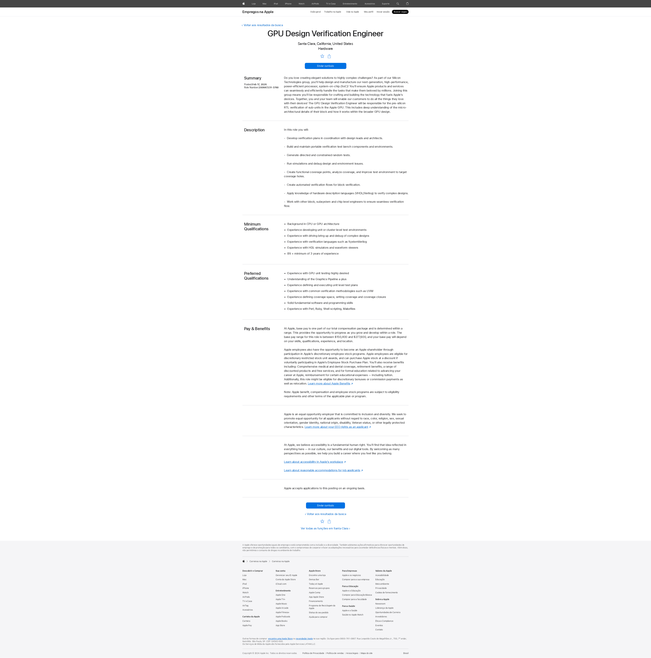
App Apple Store (316, 597)
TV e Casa (247, 601)
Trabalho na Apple (332, 12)
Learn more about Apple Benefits (329, 383)
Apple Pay (247, 625)
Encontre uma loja (317, 575)
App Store (280, 625)
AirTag (245, 605)
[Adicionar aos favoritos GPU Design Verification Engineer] (322, 56)
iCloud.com (281, 584)
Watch (245, 592)
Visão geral (315, 12)
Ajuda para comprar (318, 617)
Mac (244, 579)
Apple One (280, 595)
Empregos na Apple (257, 12)
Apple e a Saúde (349, 610)
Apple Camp (314, 592)
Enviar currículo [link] (325, 66)
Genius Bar (314, 579)
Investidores (381, 616)
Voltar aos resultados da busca (263, 25)
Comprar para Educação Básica (357, 595)
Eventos (379, 625)
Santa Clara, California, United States (325, 44)
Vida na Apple (352, 12)
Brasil (406, 653)
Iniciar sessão (383, 12)
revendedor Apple (304, 638)
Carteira (246, 621)
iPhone (245, 588)
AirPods (246, 597)
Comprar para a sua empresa (355, 579)
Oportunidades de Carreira (387, 612)
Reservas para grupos (319, 588)
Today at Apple (316, 584)
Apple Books (281, 621)
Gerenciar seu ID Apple (286, 575)
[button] (397, 3)
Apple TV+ (280, 599)
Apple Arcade (282, 608)
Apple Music (281, 604)
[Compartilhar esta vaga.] (329, 56)
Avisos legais (352, 653)
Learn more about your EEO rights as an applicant (336, 427)
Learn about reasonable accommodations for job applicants (322, 470)
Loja (244, 575)
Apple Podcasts (283, 616)
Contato (379, 630)
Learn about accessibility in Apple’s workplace (313, 461)
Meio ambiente (382, 584)
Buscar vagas (400, 12)
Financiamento (316, 601)
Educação (380, 579)
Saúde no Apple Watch (352, 615)
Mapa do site (367, 653)
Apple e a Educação (351, 591)
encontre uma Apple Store (280, 638)
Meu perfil (368, 12)
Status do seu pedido (318, 612)
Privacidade (381, 588)
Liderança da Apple (384, 608)
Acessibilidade (382, 575)
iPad (244, 584)
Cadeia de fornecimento (386, 592)
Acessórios (247, 610)
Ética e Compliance (384, 621)
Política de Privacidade (313, 653)
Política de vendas (335, 653)
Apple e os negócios (351, 575)
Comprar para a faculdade (354, 599)
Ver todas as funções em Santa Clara (324, 528)
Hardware (325, 48)
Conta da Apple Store (286, 579)
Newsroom (380, 604)
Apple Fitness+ (282, 612)
